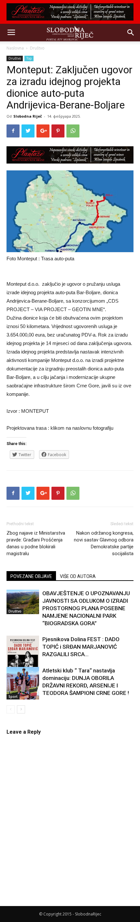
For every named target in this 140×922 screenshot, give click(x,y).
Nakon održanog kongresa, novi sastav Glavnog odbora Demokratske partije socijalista (103, 543)
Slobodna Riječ (27, 116)
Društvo (37, 48)
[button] (131, 32)
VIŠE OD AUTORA (78, 576)
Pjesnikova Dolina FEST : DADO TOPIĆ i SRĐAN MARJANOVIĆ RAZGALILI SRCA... (80, 646)
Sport (13, 696)
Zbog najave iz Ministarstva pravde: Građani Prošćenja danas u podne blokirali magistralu (36, 543)
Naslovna (15, 48)
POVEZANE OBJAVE (31, 576)
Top (29, 58)
